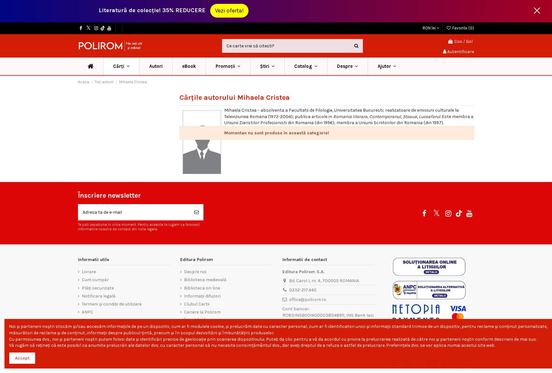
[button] (228, 66)
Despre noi (195, 271)
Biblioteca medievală (205, 279)
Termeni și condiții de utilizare (112, 304)
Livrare (89, 271)
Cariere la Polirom (202, 312)
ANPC (87, 312)
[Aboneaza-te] (196, 212)
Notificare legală (99, 296)
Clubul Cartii (197, 304)
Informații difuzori (202, 296)
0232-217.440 (303, 290)
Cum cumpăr (95, 279)
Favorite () (462, 28)
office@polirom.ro (307, 299)
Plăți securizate (98, 288)
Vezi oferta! (229, 10)
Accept (22, 358)
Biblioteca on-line (202, 288)
